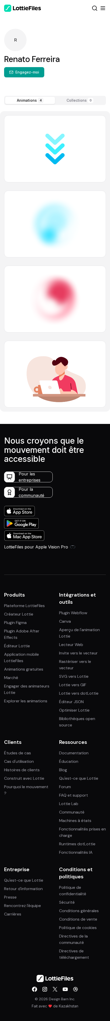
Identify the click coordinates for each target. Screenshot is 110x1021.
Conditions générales (79, 910)
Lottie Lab (68, 803)
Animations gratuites (23, 669)
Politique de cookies (78, 927)
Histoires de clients (22, 770)
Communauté (71, 812)
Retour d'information (23, 888)
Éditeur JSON (71, 701)
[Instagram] (45, 989)
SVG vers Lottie (74, 676)
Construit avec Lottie (24, 778)
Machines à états (75, 820)
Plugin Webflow (73, 613)
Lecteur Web (71, 644)
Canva (65, 621)
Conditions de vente (78, 919)
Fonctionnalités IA (76, 852)
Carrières (12, 914)
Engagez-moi (27, 72)
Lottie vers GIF (72, 684)
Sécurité (67, 902)
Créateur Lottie (18, 614)
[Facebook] (34, 989)
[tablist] (55, 100)
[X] (55, 989)
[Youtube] (65, 989)
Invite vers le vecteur (78, 653)
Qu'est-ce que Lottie (78, 778)
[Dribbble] (75, 989)
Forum (65, 786)
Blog (63, 770)
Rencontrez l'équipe (22, 905)
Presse (10, 897)
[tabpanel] (55, 261)
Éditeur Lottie (17, 646)
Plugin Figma (15, 622)
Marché (11, 677)
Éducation (68, 761)
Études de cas (17, 753)
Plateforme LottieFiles (24, 605)
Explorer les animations (25, 701)
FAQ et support (73, 795)
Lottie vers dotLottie (78, 693)
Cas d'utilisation (19, 761)
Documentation (74, 753)
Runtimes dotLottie (77, 844)
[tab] (30, 100)
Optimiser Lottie (74, 710)
